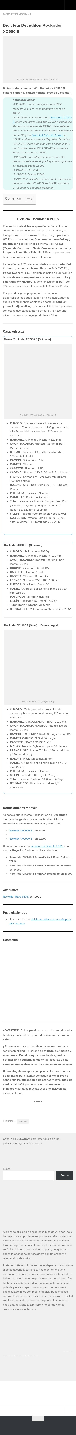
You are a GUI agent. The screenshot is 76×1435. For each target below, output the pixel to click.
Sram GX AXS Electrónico (47, 135)
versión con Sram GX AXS (47, 846)
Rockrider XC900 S (21, 830)
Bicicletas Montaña (17, 14)
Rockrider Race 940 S (16, 896)
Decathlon (22, 1121)
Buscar (7, 1168)
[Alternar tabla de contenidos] (27, 199)
